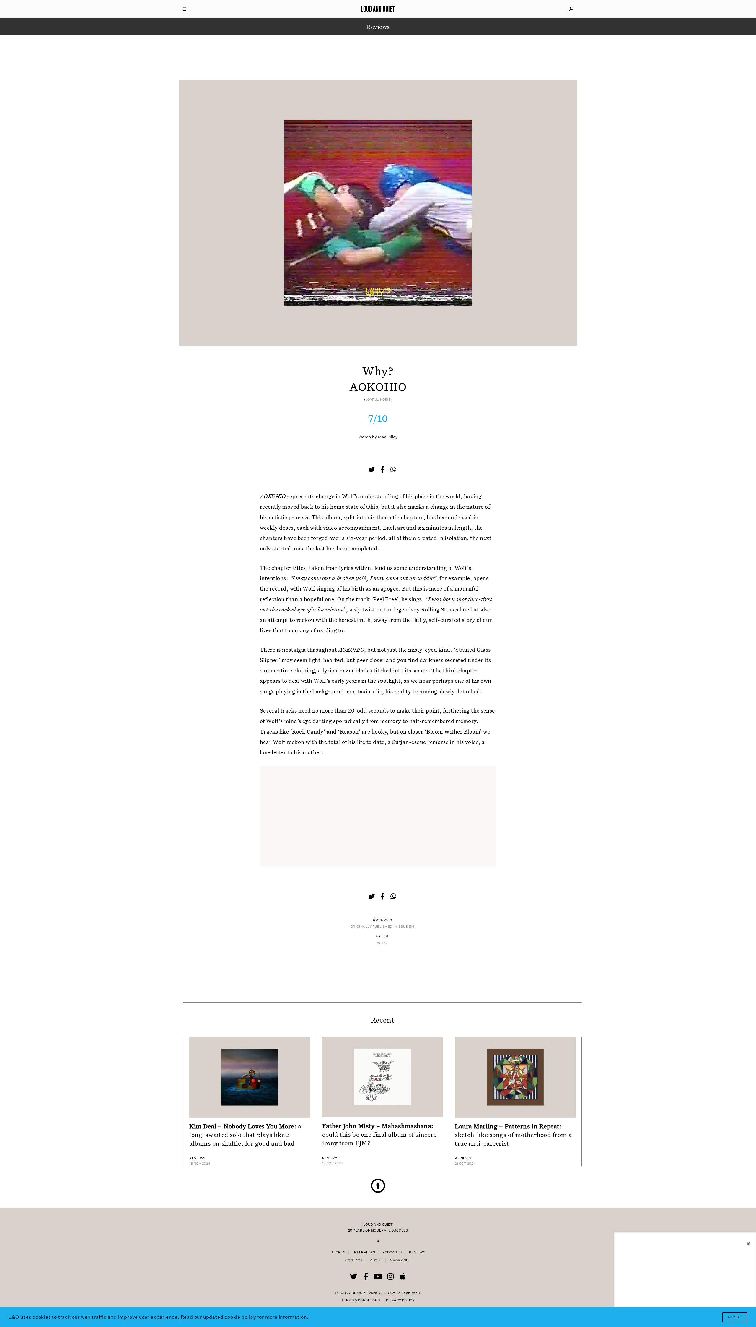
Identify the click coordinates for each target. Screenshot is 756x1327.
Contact (354, 1260)
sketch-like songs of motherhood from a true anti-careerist (513, 1134)
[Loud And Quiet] (378, 8)
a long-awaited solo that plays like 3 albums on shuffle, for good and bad (245, 1134)
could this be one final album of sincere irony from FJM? (379, 1134)
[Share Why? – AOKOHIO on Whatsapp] (393, 469)
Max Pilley (387, 436)
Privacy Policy (400, 1300)
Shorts (338, 1252)
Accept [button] (735, 1317)
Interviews (364, 1252)
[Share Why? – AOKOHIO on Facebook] (383, 470)
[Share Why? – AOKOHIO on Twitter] (372, 470)
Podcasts (392, 1252)
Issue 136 (405, 926)
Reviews (417, 1252)
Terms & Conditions (360, 1300)
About (376, 1260)
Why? (382, 943)
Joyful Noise (378, 400)
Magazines (400, 1260)
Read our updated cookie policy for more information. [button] (245, 1317)
